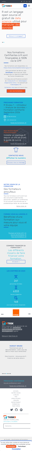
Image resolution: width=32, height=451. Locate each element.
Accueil (16, 391)
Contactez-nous (9, 87)
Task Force (16, 406)
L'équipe (16, 400)
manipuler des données (11, 26)
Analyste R (11, 81)
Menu (4, 1)
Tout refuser (22, 446)
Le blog (16, 395)
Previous (2, 314)
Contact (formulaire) (11, 420)
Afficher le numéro (16, 158)
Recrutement (16, 402)
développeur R (15, 84)
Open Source (16, 398)
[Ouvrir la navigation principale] (29, 6)
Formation (16, 404)
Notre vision (16, 393)
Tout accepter (11, 446)
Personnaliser (16, 449)
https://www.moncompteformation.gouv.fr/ (17, 68)
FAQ (16, 396)
